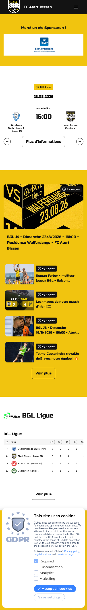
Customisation (51, 567)
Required (46, 561)
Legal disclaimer (42, 554)
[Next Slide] (79, 141)
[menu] (76, 7)
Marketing (47, 578)
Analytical (47, 573)
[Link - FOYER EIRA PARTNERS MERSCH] (43, 45)
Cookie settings (65, 554)
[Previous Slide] (7, 141)
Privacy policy (71, 551)
